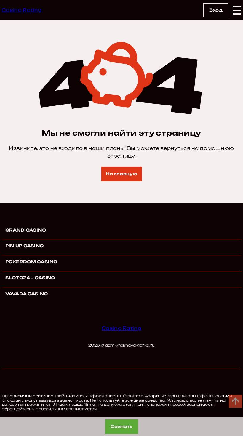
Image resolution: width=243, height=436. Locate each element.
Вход (216, 9)
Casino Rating (21, 10)
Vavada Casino (26, 293)
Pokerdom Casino (31, 261)
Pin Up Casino (24, 245)
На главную (121, 173)
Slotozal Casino (30, 277)
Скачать (122, 426)
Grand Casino (25, 230)
